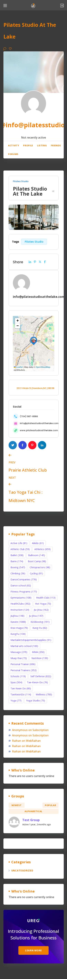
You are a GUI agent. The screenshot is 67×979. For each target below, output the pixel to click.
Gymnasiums (20, 597)
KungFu (18, 634)
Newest (16, 805)
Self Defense (40, 676)
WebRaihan (33, 741)
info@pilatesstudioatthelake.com (39, 423)
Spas (16, 682)
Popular (50, 805)
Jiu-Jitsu (41, 609)
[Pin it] (35, 261)
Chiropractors (40, 567)
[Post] (40, 261)
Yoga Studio (35, 700)
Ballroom (36, 555)
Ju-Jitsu (36, 615)
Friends (56, 145)
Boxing (17, 567)
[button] (33, 340)
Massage (18, 652)
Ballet (17, 555)
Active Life (18, 543)
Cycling (36, 573)
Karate (18, 621)
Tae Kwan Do (20, 688)
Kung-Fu (39, 627)
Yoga (15, 700)
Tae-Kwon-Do (37, 682)
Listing (42, 145)
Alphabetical (33, 811)
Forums (13, 154)
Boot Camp (37, 561)
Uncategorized (22, 870)
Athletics (42, 549)
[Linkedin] (30, 261)
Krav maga (19, 627)
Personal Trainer (22, 664)
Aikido (38, 543)
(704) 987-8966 (29, 416)
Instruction (19, 609)
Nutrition (39, 658)
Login (62, 5)
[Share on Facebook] (45, 261)
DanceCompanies (23, 579)
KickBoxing (40, 621)
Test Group (31, 820)
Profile (28, 145)
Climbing (17, 573)
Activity (13, 145)
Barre (16, 561)
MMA (38, 652)
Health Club (45, 597)
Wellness (44, 694)
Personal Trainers (23, 670)
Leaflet (19, 366)
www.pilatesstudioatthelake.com (39, 430)
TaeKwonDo (20, 694)
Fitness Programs (23, 591)
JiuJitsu (17, 615)
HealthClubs (20, 603)
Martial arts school (24, 646)
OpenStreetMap (43, 366)
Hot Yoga (43, 603)
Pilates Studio (21, 181)
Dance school (20, 585)
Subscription (40, 730)
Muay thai (18, 658)
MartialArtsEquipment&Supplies (30, 640)
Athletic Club (20, 549)
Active (33, 805)
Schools (18, 676)
